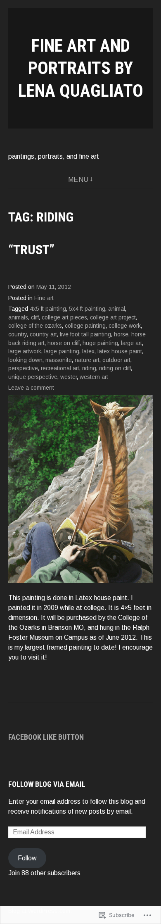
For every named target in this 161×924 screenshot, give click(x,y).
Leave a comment (31, 388)
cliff (35, 317)
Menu (78, 179)
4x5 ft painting (48, 309)
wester (68, 377)
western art (94, 377)
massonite (58, 360)
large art (131, 343)
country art (43, 334)
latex (88, 351)
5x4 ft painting (87, 309)
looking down (25, 360)
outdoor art (116, 360)
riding (89, 368)
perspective (23, 368)
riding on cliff (115, 368)
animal (116, 309)
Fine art (44, 298)
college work (125, 326)
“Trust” (31, 249)
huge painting (100, 343)
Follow (27, 858)
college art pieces (64, 317)
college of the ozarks (35, 326)
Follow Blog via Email (46, 784)
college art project (113, 317)
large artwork (24, 351)
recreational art (60, 368)
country (17, 334)
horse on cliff (63, 343)
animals (18, 317)
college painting (85, 326)
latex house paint (119, 351)
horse (121, 334)
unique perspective (32, 377)
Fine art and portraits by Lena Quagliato (80, 68)
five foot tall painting (85, 334)
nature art (87, 360)
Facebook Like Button (46, 737)
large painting (61, 351)
